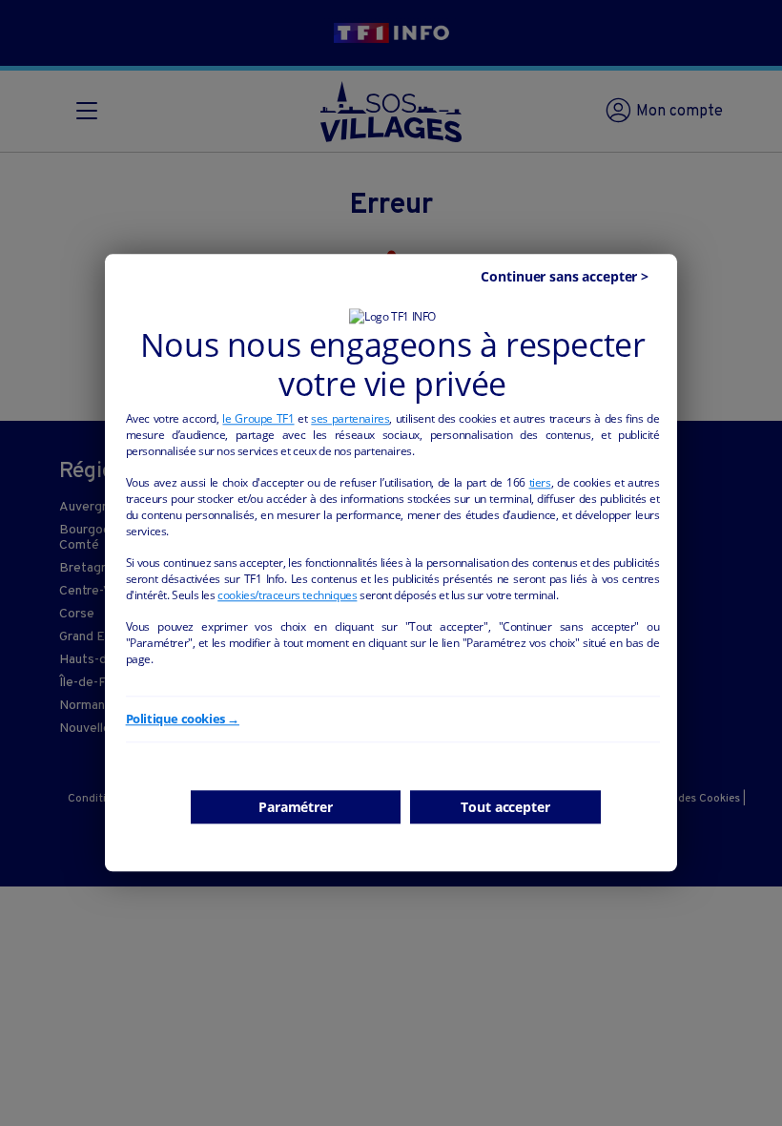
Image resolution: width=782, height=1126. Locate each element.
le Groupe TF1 (258, 418)
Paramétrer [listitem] (295, 807)
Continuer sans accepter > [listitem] (564, 277)
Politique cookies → (182, 718)
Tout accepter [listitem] (505, 807)
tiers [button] (540, 482)
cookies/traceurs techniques (287, 595)
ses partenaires (350, 418)
